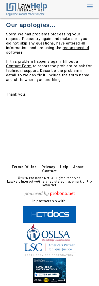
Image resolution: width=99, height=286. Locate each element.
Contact (49, 171)
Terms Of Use (24, 167)
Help (64, 167)
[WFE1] (49, 269)
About (78, 167)
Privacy (48, 167)
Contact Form (18, 66)
